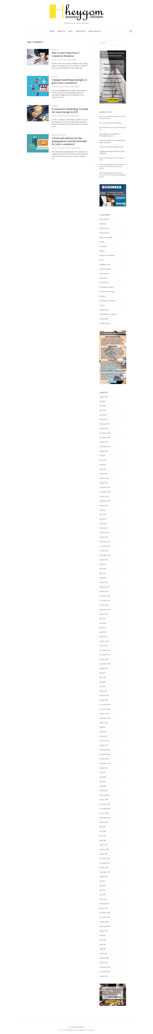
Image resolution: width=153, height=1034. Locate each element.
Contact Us (80, 31)
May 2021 (103, 682)
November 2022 (105, 600)
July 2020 (103, 727)
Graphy (81, 1030)
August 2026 (104, 397)
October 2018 (104, 813)
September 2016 (105, 926)
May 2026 (103, 410)
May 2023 (103, 573)
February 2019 (104, 795)
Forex (102, 260)
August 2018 (103, 822)
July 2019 (102, 772)
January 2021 (104, 700)
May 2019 (103, 781)
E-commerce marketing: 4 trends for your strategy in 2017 (70, 111)
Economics (103, 246)
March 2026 (103, 419)
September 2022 (105, 609)
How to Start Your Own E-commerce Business (66, 54)
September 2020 (105, 718)
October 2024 (104, 496)
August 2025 (104, 451)
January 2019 (104, 799)
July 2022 (103, 618)
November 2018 (105, 809)
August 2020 (104, 722)
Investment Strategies (107, 291)
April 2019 (103, 786)
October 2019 (104, 759)
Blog (70, 31)
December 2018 (105, 804)
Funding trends (105, 264)
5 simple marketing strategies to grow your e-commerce (69, 81)
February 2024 (104, 532)
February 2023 (104, 587)
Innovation (103, 278)
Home (52, 31)
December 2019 (105, 750)
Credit (102, 242)
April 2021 (103, 686)
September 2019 (105, 763)
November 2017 (105, 863)
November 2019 (105, 754)
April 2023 (103, 578)
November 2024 (105, 492)
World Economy (105, 323)
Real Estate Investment (107, 301)
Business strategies (59, 135)
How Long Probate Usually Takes (111, 123)
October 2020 (104, 713)
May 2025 (103, 464)
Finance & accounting (107, 255)
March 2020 (104, 736)
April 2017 (103, 895)
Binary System (104, 219)
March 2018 (103, 845)
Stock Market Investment (108, 314)
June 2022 (103, 623)
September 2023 (105, 555)
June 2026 (103, 406)
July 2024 (103, 510)
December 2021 (105, 650)
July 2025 (102, 455)
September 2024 (105, 501)
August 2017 (103, 876)
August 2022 (104, 614)
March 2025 (103, 474)
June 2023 (103, 569)
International (104, 282)
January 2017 (104, 908)
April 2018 (103, 840)
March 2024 (104, 528)
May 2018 (103, 836)
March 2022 (103, 636)
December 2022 (105, 596)
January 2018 (104, 854)
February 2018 (104, 849)
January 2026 (104, 428)
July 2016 (102, 935)
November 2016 (105, 917)
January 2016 (104, 962)
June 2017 (103, 885)
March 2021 (103, 691)
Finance (102, 251)
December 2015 (105, 967)
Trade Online (104, 319)
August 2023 (104, 560)
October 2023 (104, 550)
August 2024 (104, 505)
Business (55, 50)
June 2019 (103, 777)
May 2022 (103, 627)
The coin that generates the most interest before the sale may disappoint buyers (113, 175)
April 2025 (103, 469)
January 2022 (104, 646)
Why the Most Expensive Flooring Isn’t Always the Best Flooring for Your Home (112, 166)
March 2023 (103, 582)
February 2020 (104, 741)
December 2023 (105, 541)
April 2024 (103, 523)
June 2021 (103, 677)
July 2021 (102, 673)
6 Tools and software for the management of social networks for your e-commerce (69, 141)
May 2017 (102, 890)
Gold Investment (105, 269)
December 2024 (105, 487)
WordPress (69, 1030)
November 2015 (105, 971)
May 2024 (103, 519)
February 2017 (104, 904)
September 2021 (105, 664)
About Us (61, 31)
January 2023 (104, 591)
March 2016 (103, 953)
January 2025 (104, 483)
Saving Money (104, 310)
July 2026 (103, 401)
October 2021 (104, 659)
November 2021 (105, 655)
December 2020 (105, 704)
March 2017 (103, 899)
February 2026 (104, 424)
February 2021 (104, 695)
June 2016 (103, 940)
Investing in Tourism (107, 287)
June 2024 (103, 514)
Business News (105, 228)
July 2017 (102, 881)
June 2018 (103, 831)
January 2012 (104, 976)
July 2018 (102, 827)
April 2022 (103, 632)
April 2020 (103, 732)
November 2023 (105, 546)
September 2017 (105, 872)
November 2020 (105, 709)
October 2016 (104, 922)
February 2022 (104, 641)
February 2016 (104, 958)
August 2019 (104, 768)
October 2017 (104, 867)
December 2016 (105, 913)
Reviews (102, 305)
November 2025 (105, 437)
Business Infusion (79, 1027)
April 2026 (103, 415)
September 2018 (105, 818)
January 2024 (104, 537)
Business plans (104, 233)
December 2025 (105, 433)
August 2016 (103, 931)
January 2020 (104, 745)
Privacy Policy (95, 31)
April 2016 (103, 949)
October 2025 (104, 442)
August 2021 (103, 668)
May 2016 (103, 944)
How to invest (104, 273)
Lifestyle (102, 296)
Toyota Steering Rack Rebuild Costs (111, 147)
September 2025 (105, 446)
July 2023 (103, 564)
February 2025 (104, 478)
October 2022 (104, 605)
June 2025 (103, 460)
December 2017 (105, 858)
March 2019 (103, 790)
